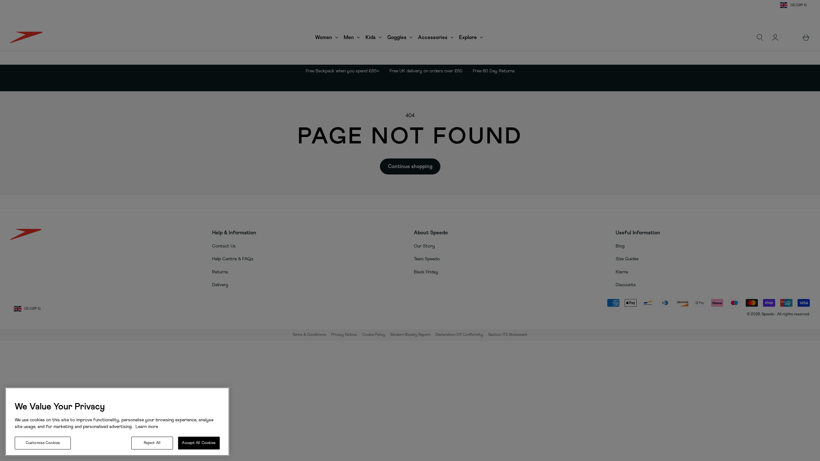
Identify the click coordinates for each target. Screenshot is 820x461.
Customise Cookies (43, 443)
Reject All (152, 443)
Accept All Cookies (199, 443)
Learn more (146, 427)
